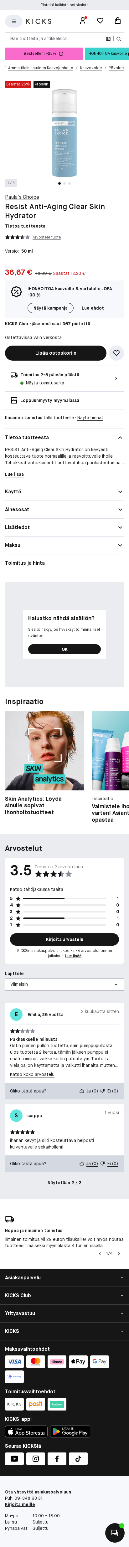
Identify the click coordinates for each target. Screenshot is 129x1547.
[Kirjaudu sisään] (82, 21)
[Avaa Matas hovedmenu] (14, 21)
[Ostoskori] (117, 21)
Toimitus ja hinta (25, 563)
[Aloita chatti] (115, 1533)
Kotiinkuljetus (65, 7)
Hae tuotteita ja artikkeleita (38, 38)
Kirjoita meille (20, 1504)
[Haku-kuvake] (119, 39)
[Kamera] (108, 39)
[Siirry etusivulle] (38, 21)
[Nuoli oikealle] (119, 1254)
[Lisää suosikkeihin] (116, 353)
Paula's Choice (22, 197)
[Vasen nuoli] (99, 1254)
